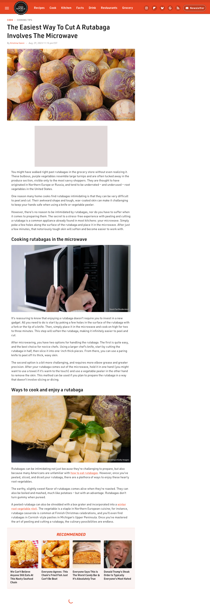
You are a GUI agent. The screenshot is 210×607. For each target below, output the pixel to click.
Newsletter (197, 8)
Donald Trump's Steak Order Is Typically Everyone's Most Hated (117, 575)
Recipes (39, 7)
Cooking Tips (24, 20)
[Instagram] (146, 8)
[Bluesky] (162, 8)
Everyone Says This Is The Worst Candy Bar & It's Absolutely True (86, 575)
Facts (80, 7)
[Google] (170, 8)
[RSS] (178, 8)
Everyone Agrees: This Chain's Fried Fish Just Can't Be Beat (55, 575)
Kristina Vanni (17, 43)
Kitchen (66, 7)
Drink (92, 7)
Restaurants (109, 7)
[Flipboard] (154, 8)
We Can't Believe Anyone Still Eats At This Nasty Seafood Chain (21, 577)
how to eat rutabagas (84, 473)
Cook (53, 7)
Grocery (127, 7)
